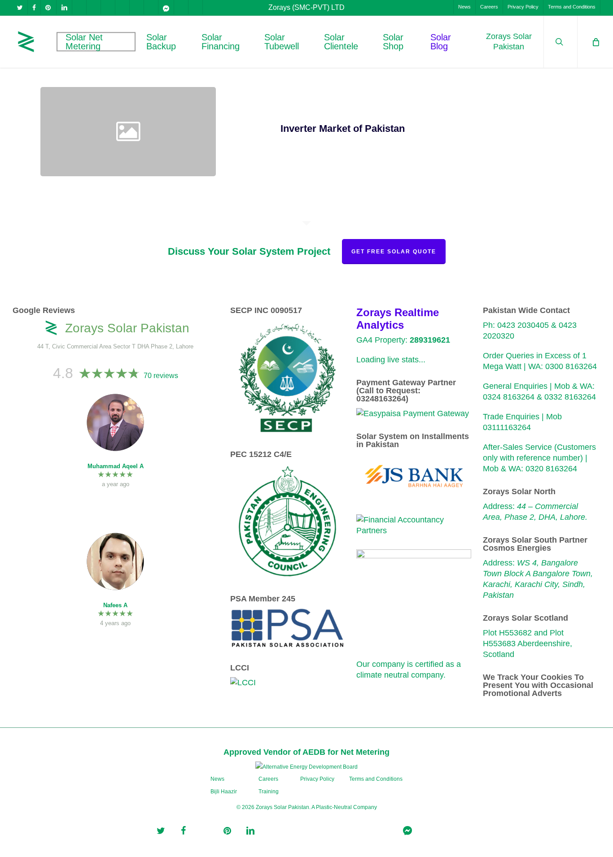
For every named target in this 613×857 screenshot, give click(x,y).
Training (268, 791)
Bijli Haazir (223, 791)
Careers (268, 779)
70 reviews (161, 375)
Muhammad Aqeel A (116, 466)
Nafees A (115, 605)
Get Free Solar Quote (393, 251)
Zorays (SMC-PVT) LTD (306, 7)
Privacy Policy (317, 779)
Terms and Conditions (376, 779)
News (217, 779)
